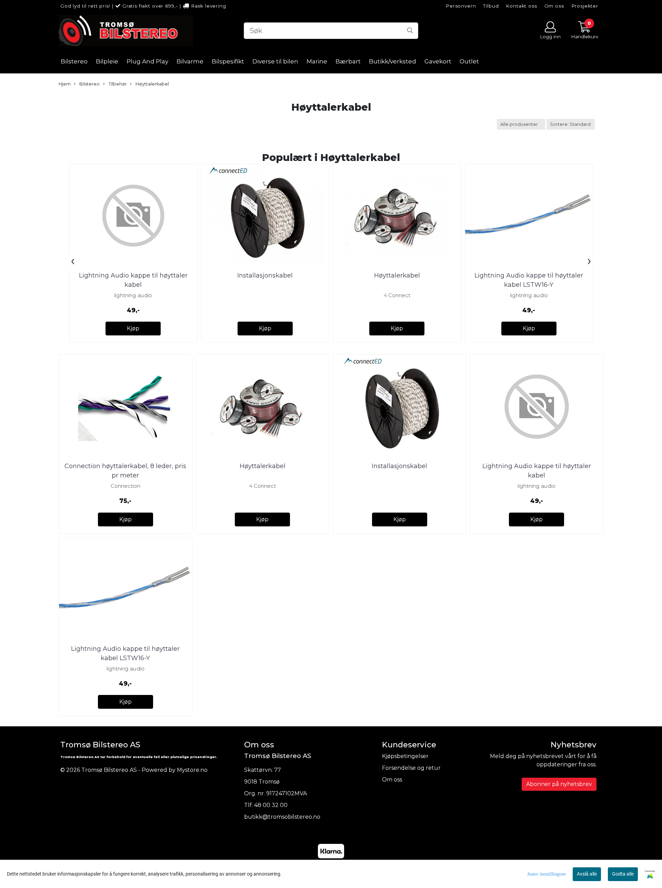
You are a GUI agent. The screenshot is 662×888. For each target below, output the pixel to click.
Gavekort (437, 61)
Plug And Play (147, 61)
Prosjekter (585, 6)
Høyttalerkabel (151, 84)
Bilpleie (107, 61)
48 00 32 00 (271, 805)
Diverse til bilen (275, 61)
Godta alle (623, 874)
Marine (317, 61)
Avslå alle (587, 874)
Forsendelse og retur (411, 768)
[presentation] (72, 261)
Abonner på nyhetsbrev (559, 784)
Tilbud (491, 6)
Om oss (554, 6)
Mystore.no (192, 770)
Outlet (469, 61)
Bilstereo (74, 61)
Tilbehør (117, 84)
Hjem (65, 84)
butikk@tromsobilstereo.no (282, 817)
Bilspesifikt (228, 61)
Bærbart (348, 61)
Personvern (461, 6)
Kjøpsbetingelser (405, 756)
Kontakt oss (521, 6)
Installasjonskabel (265, 275)
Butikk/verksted (392, 61)
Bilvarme (190, 61)
